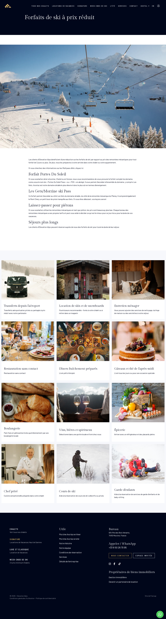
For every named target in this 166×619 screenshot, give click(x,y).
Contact (134, 6)
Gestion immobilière (118, 577)
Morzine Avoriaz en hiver (70, 534)
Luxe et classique (19, 549)
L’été (112, 6)
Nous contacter (120, 555)
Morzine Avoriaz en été (69, 539)
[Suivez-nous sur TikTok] (123, 563)
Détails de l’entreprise (68, 561)
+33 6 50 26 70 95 (118, 547)
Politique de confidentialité (46, 598)
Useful (144, 6)
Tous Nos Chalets (40, 6)
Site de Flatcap (150, 596)
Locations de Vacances (63, 6)
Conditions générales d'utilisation (22, 598)
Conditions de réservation (70, 552)
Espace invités (144, 555)
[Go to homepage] (7, 6)
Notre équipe (65, 548)
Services (122, 6)
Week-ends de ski (98, 6)
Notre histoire (65, 543)
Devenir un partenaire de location (123, 582)
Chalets (14, 529)
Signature (82, 6)
